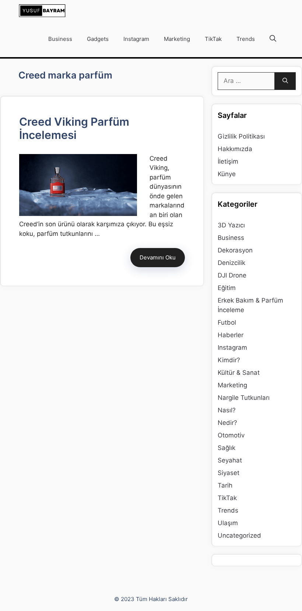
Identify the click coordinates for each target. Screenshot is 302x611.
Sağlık (226, 447)
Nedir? (227, 422)
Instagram (136, 38)
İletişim (228, 161)
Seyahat (230, 460)
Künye (227, 174)
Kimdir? (229, 360)
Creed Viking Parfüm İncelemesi (74, 128)
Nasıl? (227, 410)
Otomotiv (231, 435)
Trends (245, 38)
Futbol (227, 322)
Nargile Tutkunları (244, 397)
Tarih (225, 485)
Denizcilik (231, 262)
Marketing (177, 38)
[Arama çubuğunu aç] (273, 39)
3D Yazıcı (231, 225)
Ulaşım (228, 523)
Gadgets (98, 38)
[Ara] (285, 81)
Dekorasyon (235, 250)
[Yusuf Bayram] (42, 10)
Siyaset (228, 472)
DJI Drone (232, 275)
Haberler (230, 335)
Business (60, 38)
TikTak (213, 38)
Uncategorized (239, 535)
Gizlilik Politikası (241, 136)
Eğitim (227, 287)
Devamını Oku (158, 257)
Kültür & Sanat (239, 372)
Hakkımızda (235, 149)
